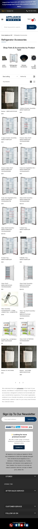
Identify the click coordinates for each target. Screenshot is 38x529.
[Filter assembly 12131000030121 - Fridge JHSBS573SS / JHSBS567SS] (9, 299)
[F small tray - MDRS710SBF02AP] (28, 215)
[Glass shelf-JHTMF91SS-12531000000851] (28, 329)
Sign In (4, 11)
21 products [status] (6, 81)
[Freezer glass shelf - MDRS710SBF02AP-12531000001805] (9, 155)
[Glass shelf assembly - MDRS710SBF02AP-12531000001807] (9, 215)
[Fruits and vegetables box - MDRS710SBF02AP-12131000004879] (28, 155)
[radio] (31, 81)
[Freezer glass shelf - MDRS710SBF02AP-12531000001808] (28, 125)
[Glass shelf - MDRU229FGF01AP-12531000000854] (9, 272)
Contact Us (10, 11)
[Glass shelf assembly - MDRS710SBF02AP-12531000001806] (28, 185)
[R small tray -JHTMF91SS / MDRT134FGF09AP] (9, 329)
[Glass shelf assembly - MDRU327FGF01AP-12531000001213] (28, 272)
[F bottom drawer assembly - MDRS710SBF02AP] (28, 96)
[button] (10, 76)
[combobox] (14, 27)
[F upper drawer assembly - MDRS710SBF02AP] (9, 125)
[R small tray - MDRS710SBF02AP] (9, 245)
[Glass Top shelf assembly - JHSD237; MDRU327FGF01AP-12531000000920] (28, 300)
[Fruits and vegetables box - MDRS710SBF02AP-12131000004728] (9, 185)
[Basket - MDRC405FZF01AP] (9, 97)
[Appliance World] (13, 18)
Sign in (29, 19)
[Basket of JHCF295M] (9, 357)
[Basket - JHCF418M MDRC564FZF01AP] (28, 357)
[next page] (23, 382)
